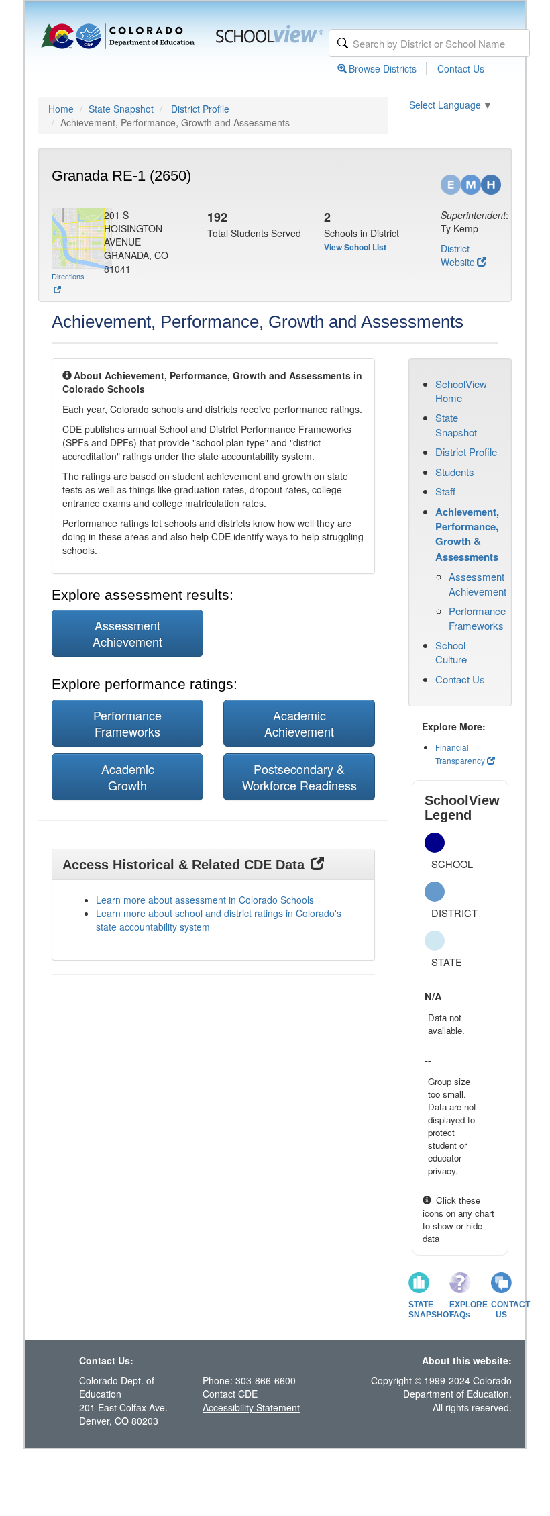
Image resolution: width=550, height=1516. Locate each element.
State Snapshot (121, 108)
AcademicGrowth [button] (127, 777)
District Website (458, 255)
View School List (355, 247)
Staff (445, 491)
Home (61, 108)
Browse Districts (383, 68)
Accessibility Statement (251, 1407)
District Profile (200, 108)
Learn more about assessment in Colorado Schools (205, 899)
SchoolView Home (461, 391)
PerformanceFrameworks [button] (127, 723)
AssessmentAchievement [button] (127, 633)
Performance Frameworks (477, 618)
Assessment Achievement (477, 583)
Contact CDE (230, 1394)
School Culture (451, 652)
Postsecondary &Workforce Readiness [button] (299, 777)
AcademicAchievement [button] (299, 723)
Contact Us (460, 68)
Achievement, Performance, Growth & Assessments (467, 534)
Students (454, 472)
